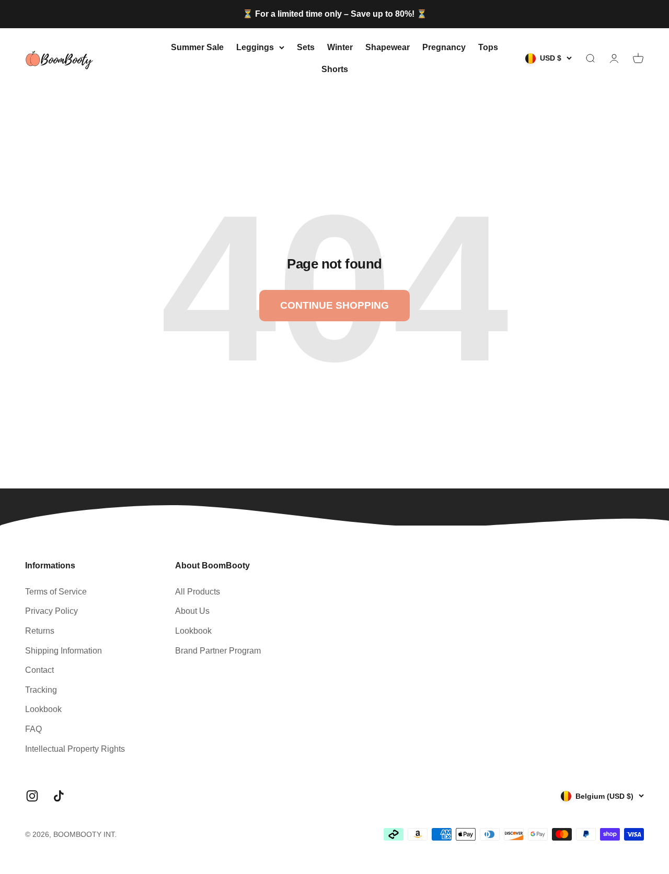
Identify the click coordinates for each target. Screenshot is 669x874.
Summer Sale (197, 47)
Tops (488, 47)
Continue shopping (334, 305)
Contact (39, 670)
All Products (197, 591)
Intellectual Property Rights (75, 748)
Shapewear (387, 47)
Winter (340, 47)
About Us (192, 611)
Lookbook (43, 709)
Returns (39, 630)
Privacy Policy (51, 611)
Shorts (334, 68)
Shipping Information (63, 650)
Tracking (41, 689)
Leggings (255, 47)
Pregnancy (444, 47)
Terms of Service (56, 591)
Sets (306, 47)
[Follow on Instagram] (32, 796)
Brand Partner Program (218, 650)
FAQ (33, 729)
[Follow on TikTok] (59, 796)
